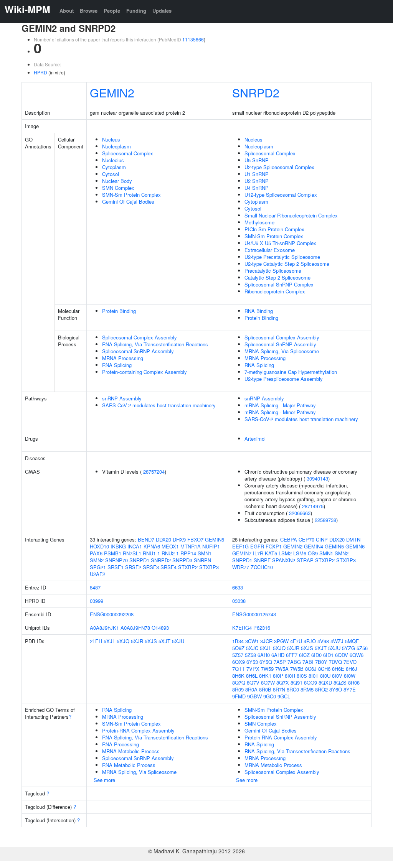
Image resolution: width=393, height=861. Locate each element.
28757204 (154, 471)
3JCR (266, 641)
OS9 (313, 553)
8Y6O (335, 689)
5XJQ (123, 641)
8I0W (349, 675)
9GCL (283, 696)
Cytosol (110, 174)
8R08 (354, 682)
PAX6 (96, 553)
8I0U (325, 675)
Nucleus (111, 139)
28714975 (313, 506)
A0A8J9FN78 (135, 627)
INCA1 (134, 546)
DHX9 (179, 539)
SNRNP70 (116, 560)
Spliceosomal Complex (127, 153)
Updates (162, 10)
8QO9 (310, 682)
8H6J (351, 668)
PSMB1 (112, 553)
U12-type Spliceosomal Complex (280, 194)
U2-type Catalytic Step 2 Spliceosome (286, 263)
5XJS (151, 641)
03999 (96, 600)
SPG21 (98, 567)
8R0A (251, 689)
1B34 (238, 641)
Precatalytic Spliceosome (272, 270)
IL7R (258, 553)
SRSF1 (115, 567)
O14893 (160, 627)
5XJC (252, 648)
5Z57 (237, 655)
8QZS (340, 682)
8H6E (338, 668)
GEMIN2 (112, 92)
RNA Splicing (117, 365)
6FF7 (291, 655)
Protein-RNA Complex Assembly (138, 730)
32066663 (299, 513)
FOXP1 (274, 546)
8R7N (279, 689)
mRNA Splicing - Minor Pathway (280, 412)
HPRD (40, 72)
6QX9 (238, 661)
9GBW (254, 696)
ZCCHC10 (262, 567)
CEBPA (288, 539)
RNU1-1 (151, 553)
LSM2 (285, 553)
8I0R (290, 675)
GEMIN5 (214, 539)
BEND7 (146, 539)
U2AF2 (97, 574)
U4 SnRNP (256, 187)
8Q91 (296, 682)
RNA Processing (120, 744)
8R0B (265, 689)
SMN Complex (118, 187)
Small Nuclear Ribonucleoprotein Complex (291, 215)
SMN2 (97, 560)
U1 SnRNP (256, 174)
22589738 (325, 520)
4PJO (310, 641)
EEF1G (240, 546)
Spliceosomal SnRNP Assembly (138, 351)
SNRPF (262, 560)
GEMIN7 (241, 553)
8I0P (278, 675)
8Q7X (282, 682)
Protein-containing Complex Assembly (144, 371)
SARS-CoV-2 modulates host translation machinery (159, 405)
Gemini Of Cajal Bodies (128, 201)
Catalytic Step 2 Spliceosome (277, 277)
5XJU (178, 641)
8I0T (314, 675)
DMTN (353, 539)
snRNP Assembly (122, 398)
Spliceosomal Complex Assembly (139, 337)
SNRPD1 (139, 560)
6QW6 (356, 655)
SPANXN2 (283, 560)
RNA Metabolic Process (128, 765)
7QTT (238, 668)
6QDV (341, 655)
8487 (95, 587)
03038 (239, 600)
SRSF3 (151, 567)
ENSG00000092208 (112, 614)
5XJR (137, 641)
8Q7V (253, 682)
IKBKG (118, 546)
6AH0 (264, 655)
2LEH (96, 641)
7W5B (297, 668)
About (66, 10)
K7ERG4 (242, 627)
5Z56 (362, 648)
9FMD (239, 696)
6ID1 (328, 655)
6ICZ (304, 655)
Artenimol (255, 438)
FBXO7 (195, 539)
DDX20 (163, 539)
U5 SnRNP (256, 160)
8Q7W (268, 682)
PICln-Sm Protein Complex (274, 229)
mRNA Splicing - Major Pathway (280, 405)
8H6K (238, 675)
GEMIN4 (313, 546)
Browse (88, 10)
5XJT (164, 641)
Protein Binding (119, 310)
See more (104, 780)
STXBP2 (188, 567)
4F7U (296, 641)
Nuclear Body (117, 180)
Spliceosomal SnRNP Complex (279, 284)
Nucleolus (113, 160)
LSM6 (299, 553)
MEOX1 (170, 546)
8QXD (325, 682)
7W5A (282, 668)
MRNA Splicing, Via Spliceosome (281, 351)
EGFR (257, 546)
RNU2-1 (170, 553)
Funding (136, 10)
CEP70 (306, 539)
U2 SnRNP (256, 180)
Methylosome (259, 222)
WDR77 (240, 567)
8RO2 (321, 689)
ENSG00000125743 (254, 614)
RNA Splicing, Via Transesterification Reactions (155, 344)
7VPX (252, 668)
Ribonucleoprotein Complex (274, 291)
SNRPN (202, 560)
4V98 (323, 641)
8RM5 (307, 689)
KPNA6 (152, 546)
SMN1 (204, 553)
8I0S (302, 675)
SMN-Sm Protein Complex (131, 194)
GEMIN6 (355, 546)
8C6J (311, 668)
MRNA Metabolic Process (131, 751)
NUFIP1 (211, 546)
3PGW (281, 641)
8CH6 (324, 668)
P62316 (261, 627)
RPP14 (188, 553)
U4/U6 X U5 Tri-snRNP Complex (280, 243)
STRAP (305, 560)
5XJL (109, 641)
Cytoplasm (114, 167)
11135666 (193, 39)
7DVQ (335, 661)
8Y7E (349, 689)
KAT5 (271, 553)
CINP (322, 539)
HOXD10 (99, 546)
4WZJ (336, 641)
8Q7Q (238, 682)
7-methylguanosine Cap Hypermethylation (290, 371)
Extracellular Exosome (269, 250)
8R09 (238, 689)
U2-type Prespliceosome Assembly (283, 378)
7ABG (294, 661)
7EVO (350, 661)
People (112, 10)
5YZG (348, 648)
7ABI (308, 661)
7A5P (280, 661)
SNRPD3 (182, 560)
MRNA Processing (122, 358)
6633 (237, 587)
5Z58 (250, 655)
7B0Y (321, 661)
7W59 (267, 668)
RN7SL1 (132, 553)
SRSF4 (168, 567)
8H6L (252, 675)
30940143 (317, 478)
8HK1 (265, 675)
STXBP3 (209, 567)
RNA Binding (258, 310)
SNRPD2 (255, 92)
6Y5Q (265, 661)
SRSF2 (133, 567)
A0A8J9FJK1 (104, 627)
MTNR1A (190, 546)
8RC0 (293, 689)
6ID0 (316, 655)
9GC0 (269, 696)
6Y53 (252, 661)
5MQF (352, 641)
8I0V (337, 675)
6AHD (277, 655)
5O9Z (238, 648)
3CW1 (252, 641)
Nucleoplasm (116, 146)
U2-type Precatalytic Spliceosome (282, 256)
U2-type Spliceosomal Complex (279, 167)
